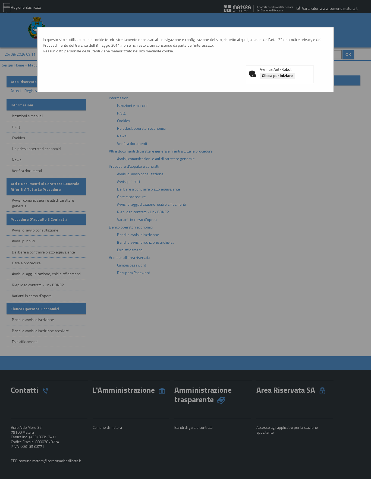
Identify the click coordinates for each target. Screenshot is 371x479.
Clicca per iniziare (277, 76)
